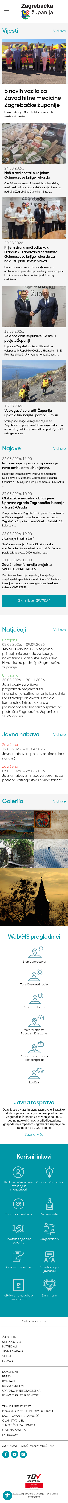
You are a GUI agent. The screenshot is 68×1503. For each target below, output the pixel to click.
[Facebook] (5, 1454)
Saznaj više (34, 1135)
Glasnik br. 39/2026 (34, 601)
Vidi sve (59, 31)
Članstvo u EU (13, 1420)
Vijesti (7, 1356)
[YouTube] (14, 1454)
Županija (9, 1337)
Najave (7, 1360)
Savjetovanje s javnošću (21, 1416)
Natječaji (9, 1346)
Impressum (10, 1434)
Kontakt (9, 1381)
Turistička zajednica (18, 1425)
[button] (6, 10)
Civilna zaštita (14, 1430)
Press (6, 1376)
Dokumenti (10, 1372)
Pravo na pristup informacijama (27, 1411)
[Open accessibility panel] (7, 1495)
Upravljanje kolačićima (21, 1390)
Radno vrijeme (13, 1386)
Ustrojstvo (11, 1342)
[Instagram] (23, 1454)
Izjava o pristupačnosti (20, 1395)
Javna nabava (12, 1351)
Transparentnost (16, 1406)
